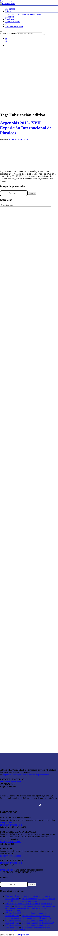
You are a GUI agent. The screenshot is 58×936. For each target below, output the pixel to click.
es (6, 38)
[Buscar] (44, 34)
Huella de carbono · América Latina (26, 14)
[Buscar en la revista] (1, 31)
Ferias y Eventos (12, 21)
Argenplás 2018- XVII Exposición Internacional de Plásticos (26, 127)
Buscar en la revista (8, 33)
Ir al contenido (6, 1)
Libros (8, 11)
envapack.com (6, 822)
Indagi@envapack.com (10, 841)
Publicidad (9, 19)
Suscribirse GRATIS (14, 26)
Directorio (9, 17)
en (6, 41)
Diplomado (10, 9)
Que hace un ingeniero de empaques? (38, 923)
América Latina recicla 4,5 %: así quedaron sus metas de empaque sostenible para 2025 (28, 916)
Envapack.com (23, 935)
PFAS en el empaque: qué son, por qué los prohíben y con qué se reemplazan (30, 899)
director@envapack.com (10, 856)
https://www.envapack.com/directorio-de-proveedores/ (26, 775)
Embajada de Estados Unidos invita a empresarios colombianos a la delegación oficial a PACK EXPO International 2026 (31, 908)
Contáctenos (10, 24)
